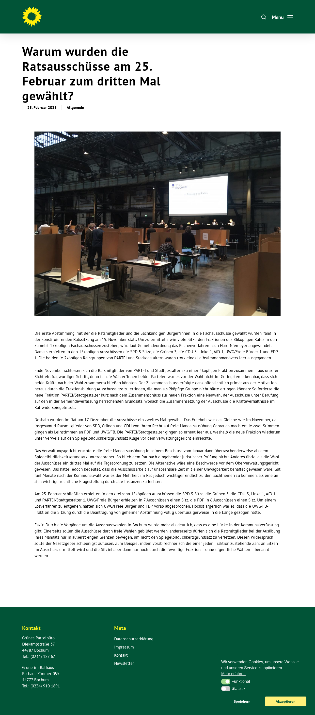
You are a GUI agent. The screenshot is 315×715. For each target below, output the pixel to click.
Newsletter (124, 663)
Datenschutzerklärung (133, 639)
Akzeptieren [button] (286, 701)
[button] (225, 681)
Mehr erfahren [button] (233, 674)
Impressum (124, 647)
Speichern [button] (242, 701)
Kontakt (121, 655)
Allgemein (75, 107)
